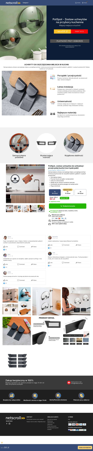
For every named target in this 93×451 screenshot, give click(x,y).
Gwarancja (49, 424)
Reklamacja (50, 421)
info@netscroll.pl (77, 382)
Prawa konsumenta (51, 426)
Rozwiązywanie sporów (52, 427)
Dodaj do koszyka (69, 206)
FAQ (69, 419)
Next (42, 185)
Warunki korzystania (52, 419)
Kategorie (25, 2)
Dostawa (49, 429)
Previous (8, 185)
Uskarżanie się (50, 422)
